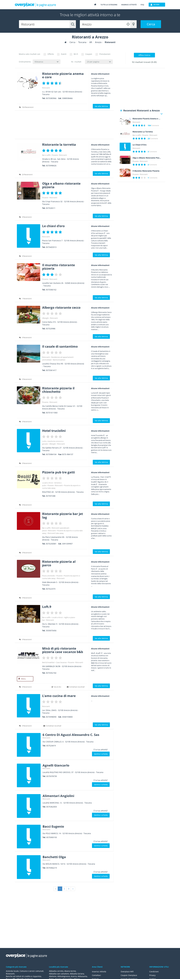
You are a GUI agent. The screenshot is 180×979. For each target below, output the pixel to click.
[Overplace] (66, 42)
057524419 (51, 745)
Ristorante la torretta (59, 144)
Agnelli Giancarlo (56, 765)
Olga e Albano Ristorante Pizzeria (147, 158)
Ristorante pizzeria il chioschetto (58, 390)
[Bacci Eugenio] (29, 836)
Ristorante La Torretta (143, 132)
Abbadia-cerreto (56, 971)
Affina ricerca (144, 55)
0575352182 (51, 673)
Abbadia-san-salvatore (59, 973)
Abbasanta (82, 976)
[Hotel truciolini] (28, 440)
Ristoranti (46, 88)
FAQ (142, 4)
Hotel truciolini (54, 430)
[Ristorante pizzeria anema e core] (28, 81)
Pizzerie (55, 155)
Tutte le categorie (109, 4)
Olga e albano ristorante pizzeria (61, 185)
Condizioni (154, 971)
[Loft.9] (28, 614)
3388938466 (67, 98)
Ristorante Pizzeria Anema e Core (147, 118)
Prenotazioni (104, 54)
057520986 (50, 328)
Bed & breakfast (59, 360)
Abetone (52, 976)
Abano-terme (70, 971)
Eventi (63, 54)
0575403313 (51, 247)
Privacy (152, 975)
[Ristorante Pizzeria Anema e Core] (125, 121)
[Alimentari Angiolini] (29, 806)
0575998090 (51, 717)
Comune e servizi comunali (31, 971)
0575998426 (51, 165)
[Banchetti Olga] (29, 867)
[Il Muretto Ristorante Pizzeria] (125, 173)
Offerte (50, 54)
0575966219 (51, 868)
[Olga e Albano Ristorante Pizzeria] (125, 160)
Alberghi (45, 318)
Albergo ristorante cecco (61, 307)
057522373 (50, 589)
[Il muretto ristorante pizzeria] (28, 272)
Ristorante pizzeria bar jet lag (62, 515)
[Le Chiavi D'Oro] (125, 147)
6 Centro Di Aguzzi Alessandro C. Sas (71, 734)
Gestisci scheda (101, 754)
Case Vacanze (61, 662)
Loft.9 (46, 606)
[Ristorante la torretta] (28, 152)
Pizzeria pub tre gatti (58, 472)
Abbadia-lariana (77, 973)
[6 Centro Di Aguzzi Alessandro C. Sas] (29, 745)
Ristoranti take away (56, 533)
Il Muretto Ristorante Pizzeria (146, 171)
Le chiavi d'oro (53, 226)
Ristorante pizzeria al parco (59, 563)
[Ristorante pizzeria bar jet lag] (28, 521)
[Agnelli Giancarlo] (29, 775)
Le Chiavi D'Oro (140, 145)
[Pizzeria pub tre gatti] (28, 479)
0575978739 (51, 776)
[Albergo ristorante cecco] (28, 315)
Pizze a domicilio (48, 575)
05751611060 (51, 412)
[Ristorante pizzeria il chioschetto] (28, 395)
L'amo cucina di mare (59, 696)
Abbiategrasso (63, 976)
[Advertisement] (64, 125)
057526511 (50, 208)
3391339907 (67, 543)
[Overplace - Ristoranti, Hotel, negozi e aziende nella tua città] (35, 4)
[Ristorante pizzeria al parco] (28, 569)
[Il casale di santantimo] (28, 354)
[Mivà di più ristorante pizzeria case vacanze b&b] (28, 656)
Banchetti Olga (54, 857)
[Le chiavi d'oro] (28, 236)
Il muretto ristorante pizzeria (58, 267)
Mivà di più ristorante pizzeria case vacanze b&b (62, 650)
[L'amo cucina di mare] (28, 705)
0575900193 (51, 837)
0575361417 (51, 370)
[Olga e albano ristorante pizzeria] (28, 191)
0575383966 (51, 98)
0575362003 (51, 806)
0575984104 (51, 454)
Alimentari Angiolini (58, 796)
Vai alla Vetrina (101, 106)
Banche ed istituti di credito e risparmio (23, 976)
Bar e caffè (46, 155)
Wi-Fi (76, 54)
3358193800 (67, 717)
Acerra (74, 976)
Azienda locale (12, 971)
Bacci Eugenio (53, 826)
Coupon (88, 54)
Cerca (151, 24)
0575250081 (51, 543)
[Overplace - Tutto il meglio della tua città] (95, 4)
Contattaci (96, 975)
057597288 (50, 496)
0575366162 (51, 289)
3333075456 (51, 630)
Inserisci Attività (99, 971)
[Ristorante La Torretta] (125, 134)
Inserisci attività (129, 4)
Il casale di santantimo (60, 346)
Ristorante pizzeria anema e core (63, 75)
